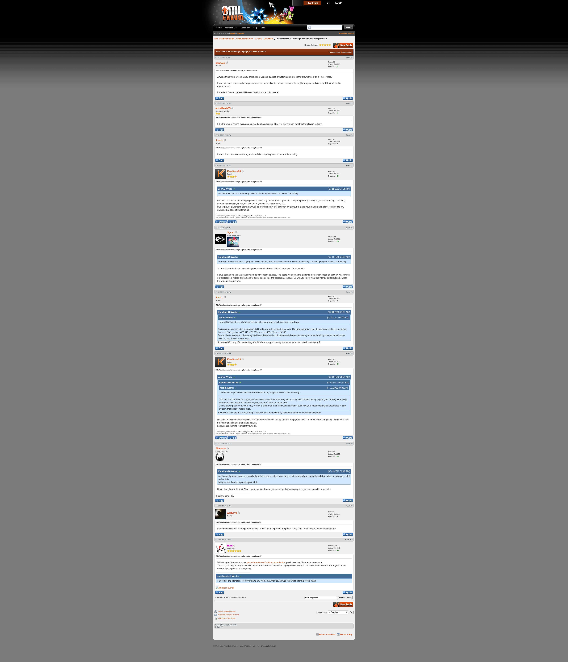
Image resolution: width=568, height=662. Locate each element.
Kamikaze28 (234, 171)
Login (232, 33)
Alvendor (221, 448)
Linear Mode (347, 52)
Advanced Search (346, 33)
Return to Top (346, 634)
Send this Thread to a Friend (228, 615)
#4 (351, 165)
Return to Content (327, 634)
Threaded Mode (335, 52)
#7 (351, 353)
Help (255, 28)
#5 (351, 228)
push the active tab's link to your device (266, 562)
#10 (351, 540)
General (258, 39)
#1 (351, 58)
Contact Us (250, 646)
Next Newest (237, 597)
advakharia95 (223, 108)
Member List (231, 28)
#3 (351, 135)
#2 (351, 103)
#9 (351, 506)
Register (241, 33)
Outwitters (268, 39)
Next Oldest (223, 597)
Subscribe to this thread (226, 618)
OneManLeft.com (268, 646)
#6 (351, 292)
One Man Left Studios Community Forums (233, 39)
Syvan (230, 232)
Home (219, 28)
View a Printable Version (226, 611)
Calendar (245, 28)
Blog (263, 28)
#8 (351, 444)
